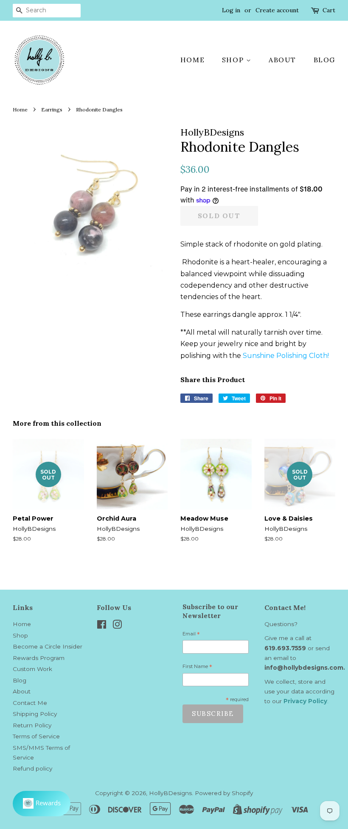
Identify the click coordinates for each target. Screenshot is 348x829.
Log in (231, 10)
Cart (329, 10)
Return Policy (32, 725)
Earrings (51, 109)
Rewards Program (39, 657)
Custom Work (32, 668)
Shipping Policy (35, 713)
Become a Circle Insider (47, 646)
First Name (197, 667)
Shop (234, 59)
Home (192, 59)
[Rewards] (41, 803)
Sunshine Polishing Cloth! (286, 356)
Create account (277, 10)
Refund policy (32, 768)
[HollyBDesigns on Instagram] (117, 626)
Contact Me (30, 702)
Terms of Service (36, 736)
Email (191, 635)
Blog (324, 59)
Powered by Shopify (224, 793)
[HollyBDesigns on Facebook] (102, 626)
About (282, 59)
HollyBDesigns (170, 793)
